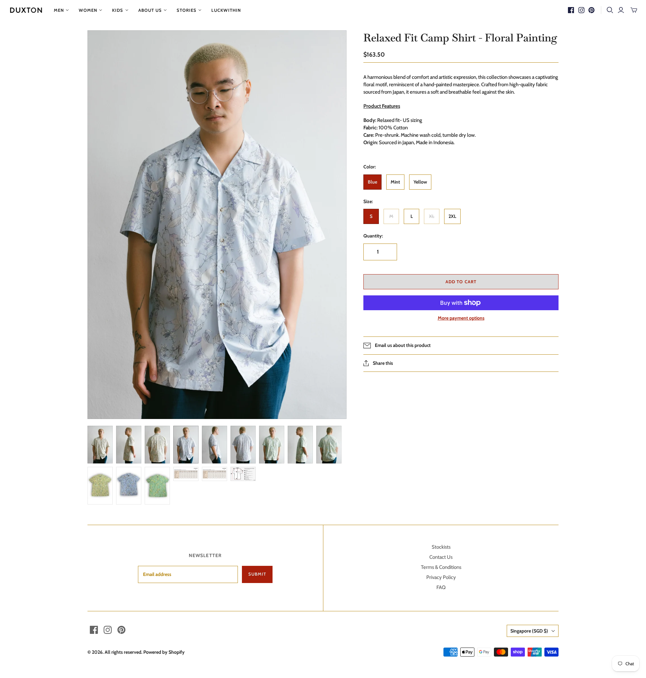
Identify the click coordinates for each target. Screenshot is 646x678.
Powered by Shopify (164, 652)
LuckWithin (226, 10)
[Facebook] (571, 10)
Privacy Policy (441, 577)
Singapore (529, 631)
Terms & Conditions (441, 567)
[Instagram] (581, 10)
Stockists (441, 547)
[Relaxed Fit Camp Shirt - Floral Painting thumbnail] (100, 444)
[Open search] (610, 10)
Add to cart (460, 281)
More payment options (461, 318)
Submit (257, 574)
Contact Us (441, 557)
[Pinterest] (591, 10)
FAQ (440, 587)
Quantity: (373, 236)
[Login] (620, 10)
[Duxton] (26, 10)
